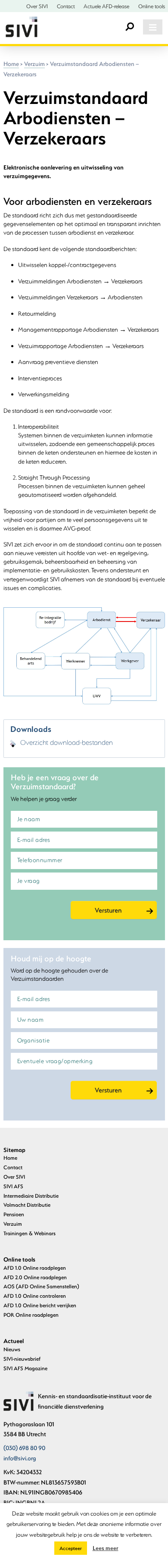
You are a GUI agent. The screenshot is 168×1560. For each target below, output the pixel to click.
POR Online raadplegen (31, 1314)
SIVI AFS (13, 1186)
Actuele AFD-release (106, 6)
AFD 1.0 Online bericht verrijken (39, 1305)
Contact (66, 6)
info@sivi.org (19, 1458)
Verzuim (34, 64)
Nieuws (11, 1349)
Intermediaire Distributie (31, 1195)
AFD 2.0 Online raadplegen (35, 1277)
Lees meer (105, 1547)
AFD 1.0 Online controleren (34, 1295)
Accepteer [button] (70, 1548)
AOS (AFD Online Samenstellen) (41, 1286)
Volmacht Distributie (26, 1204)
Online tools (151, 6)
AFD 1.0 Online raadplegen (34, 1267)
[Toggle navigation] (152, 27)
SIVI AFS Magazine (25, 1368)
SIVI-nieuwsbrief (21, 1358)
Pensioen (13, 1214)
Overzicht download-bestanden (66, 742)
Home (11, 64)
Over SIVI (37, 6)
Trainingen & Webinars (29, 1233)
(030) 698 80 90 (24, 1448)
